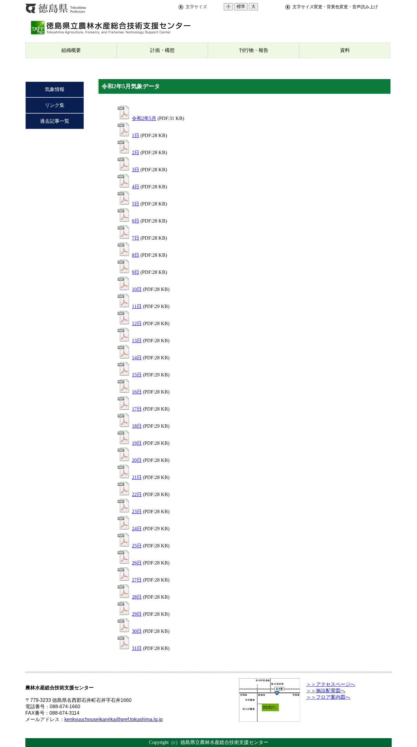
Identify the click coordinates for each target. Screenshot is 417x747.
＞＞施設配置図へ (325, 690)
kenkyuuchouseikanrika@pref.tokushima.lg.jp (113, 719)
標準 (241, 6)
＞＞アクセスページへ (330, 684)
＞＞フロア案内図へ (328, 697)
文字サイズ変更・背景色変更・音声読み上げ (335, 6)
